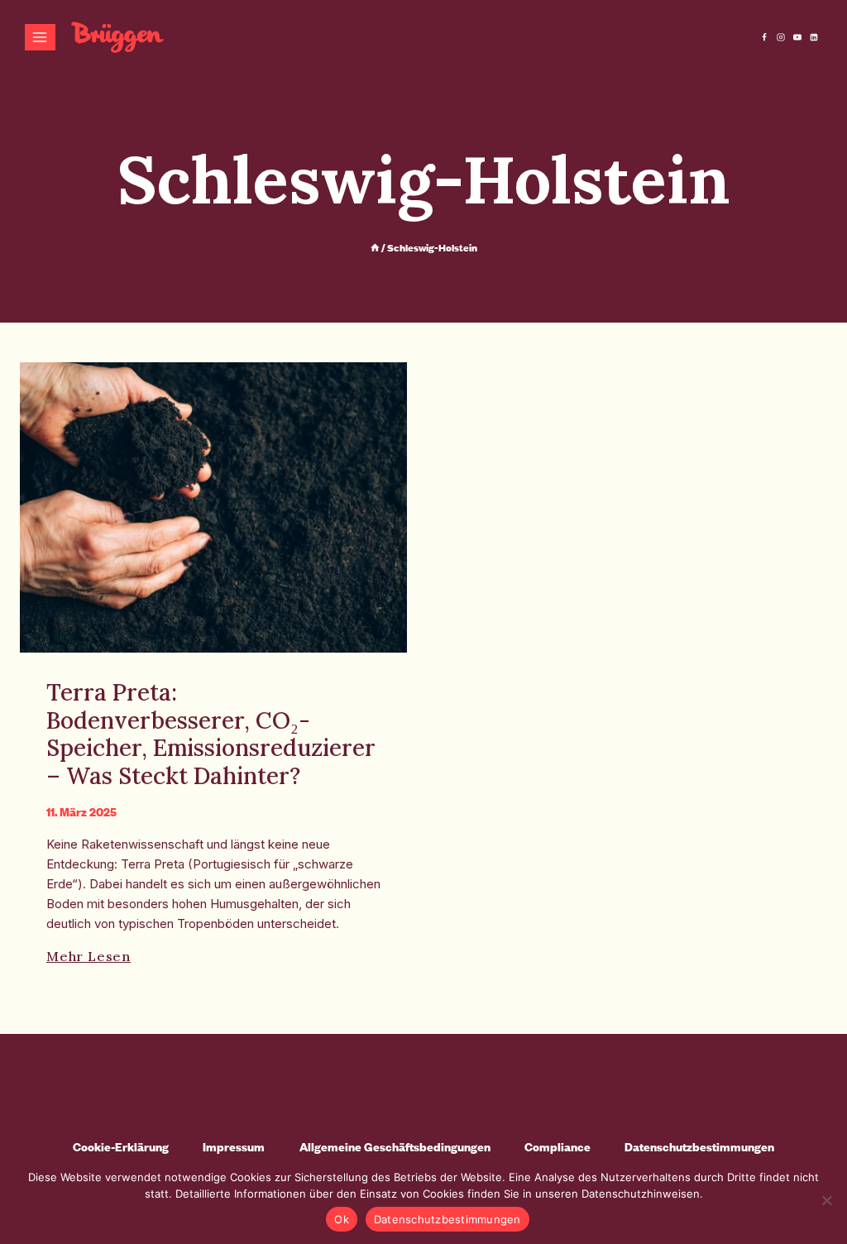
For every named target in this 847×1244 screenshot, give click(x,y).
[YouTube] (797, 37)
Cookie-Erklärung (121, 1147)
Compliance (557, 1147)
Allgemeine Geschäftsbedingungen (394, 1147)
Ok (341, 1219)
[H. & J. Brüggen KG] (117, 37)
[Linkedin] (814, 37)
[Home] (375, 248)
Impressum (234, 1147)
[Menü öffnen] (40, 37)
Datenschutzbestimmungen (699, 1147)
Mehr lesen (88, 956)
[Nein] (826, 1200)
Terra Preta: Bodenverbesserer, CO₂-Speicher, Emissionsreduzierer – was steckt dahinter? (211, 734)
